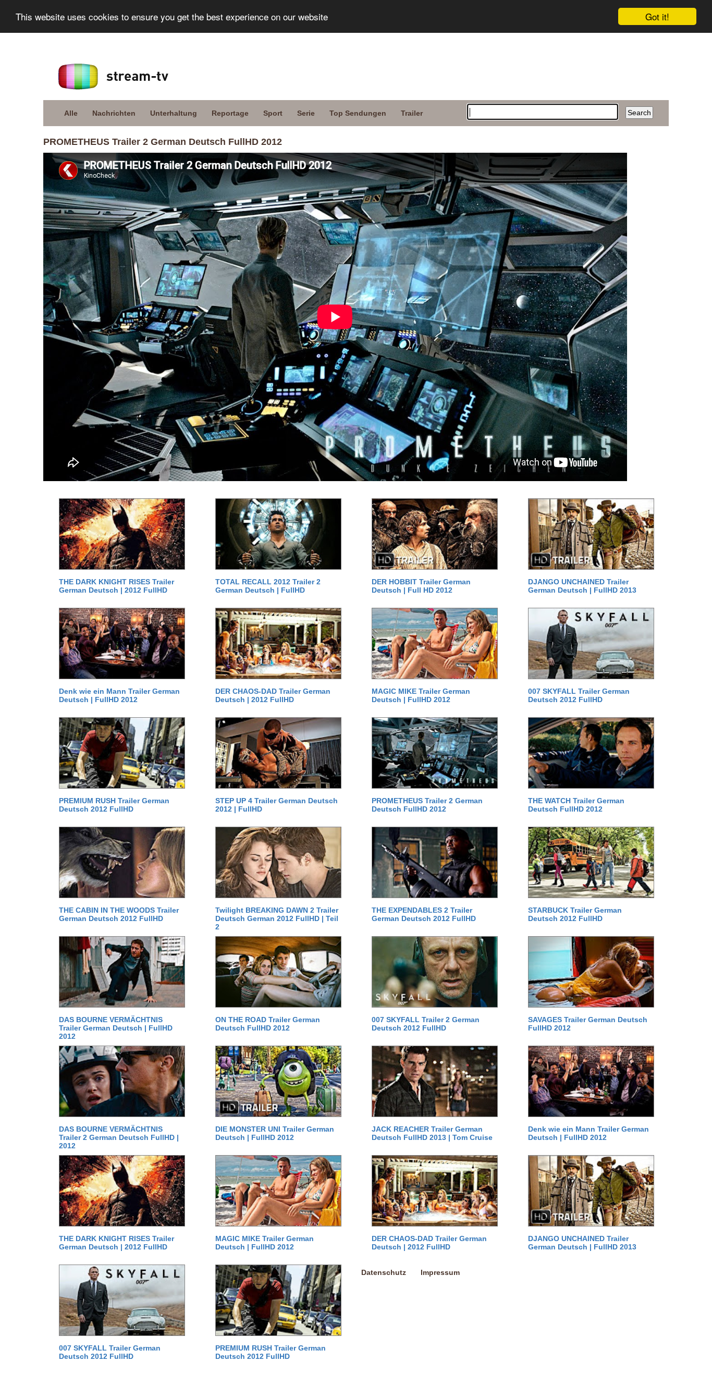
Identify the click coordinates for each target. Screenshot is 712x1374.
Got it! (657, 16)
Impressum (440, 1272)
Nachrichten (114, 113)
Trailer (412, 113)
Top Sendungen (357, 113)
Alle (71, 113)
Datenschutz (383, 1272)
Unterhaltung (173, 113)
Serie (306, 113)
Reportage (230, 113)
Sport (273, 113)
